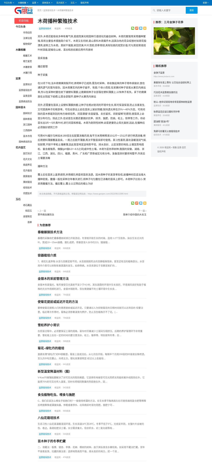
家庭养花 (27, 165)
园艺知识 (27, 153)
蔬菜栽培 (27, 176)
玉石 (72, 3)
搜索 (191, 10)
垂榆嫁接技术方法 (50, 232)
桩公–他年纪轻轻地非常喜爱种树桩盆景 (173, 102)
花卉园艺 (60, 3)
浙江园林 (27, 124)
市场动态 (27, 32)
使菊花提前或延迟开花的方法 (58, 302)
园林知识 (27, 113)
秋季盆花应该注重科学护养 (167, 111)
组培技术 (27, 187)
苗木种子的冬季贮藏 (52, 441)
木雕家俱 (27, 67)
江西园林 (27, 130)
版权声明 (85, 3)
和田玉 (28, 210)
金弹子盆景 (159, 73)
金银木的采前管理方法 (53, 278)
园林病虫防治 (25, 141)
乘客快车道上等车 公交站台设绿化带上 (172, 82)
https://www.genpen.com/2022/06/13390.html (108, 194)
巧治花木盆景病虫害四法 (166, 92)
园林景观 (27, 119)
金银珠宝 (27, 216)
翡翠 (29, 222)
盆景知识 (27, 84)
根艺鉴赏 (27, 61)
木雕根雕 (22, 3)
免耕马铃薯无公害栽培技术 (167, 131)
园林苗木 (46, 3)
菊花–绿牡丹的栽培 (51, 348)
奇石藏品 (27, 205)
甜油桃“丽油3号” (161, 121)
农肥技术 (27, 193)
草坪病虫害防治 (46, 214)
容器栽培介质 (47, 255)
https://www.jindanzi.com (164, 76)
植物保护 (27, 44)
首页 (39, 10)
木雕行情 (27, 73)
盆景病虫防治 (25, 101)
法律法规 (27, 38)
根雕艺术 (27, 55)
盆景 (34, 3)
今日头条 (8, 3)
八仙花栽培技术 (48, 418)
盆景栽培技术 (49, 10)
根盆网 (57, 28)
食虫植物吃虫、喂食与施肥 (56, 394)
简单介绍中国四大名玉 (134, 214)
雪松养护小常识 (48, 325)
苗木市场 (27, 136)
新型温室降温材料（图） (55, 371)
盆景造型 (27, 96)
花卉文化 (27, 159)
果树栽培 (27, 182)
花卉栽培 (27, 170)
